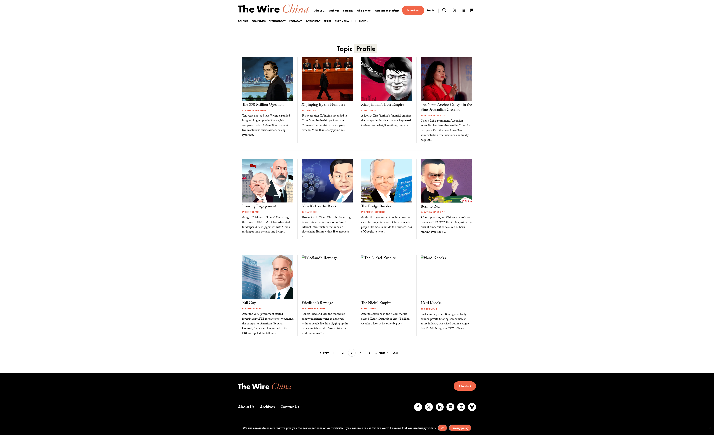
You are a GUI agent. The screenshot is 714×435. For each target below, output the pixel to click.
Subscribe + (413, 10)
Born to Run (430, 207)
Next (382, 353)
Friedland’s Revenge (317, 303)
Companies (259, 21)
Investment (312, 21)
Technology (277, 21)
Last (395, 352)
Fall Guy (249, 303)
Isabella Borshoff (315, 308)
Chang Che (311, 212)
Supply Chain (343, 21)
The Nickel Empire (376, 303)
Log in (431, 10)
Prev (326, 353)
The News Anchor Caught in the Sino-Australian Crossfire (446, 108)
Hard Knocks (431, 303)
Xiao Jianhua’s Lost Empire (382, 105)
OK (442, 428)
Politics (243, 21)
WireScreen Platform (386, 10)
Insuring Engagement (259, 206)
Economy (295, 21)
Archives (334, 10)
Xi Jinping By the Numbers (323, 105)
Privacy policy (460, 428)
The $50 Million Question (263, 105)
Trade (327, 21)
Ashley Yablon (253, 308)
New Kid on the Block (319, 206)
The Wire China (273, 8)
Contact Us (289, 406)
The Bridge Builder (376, 206)
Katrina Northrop (255, 110)
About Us (320, 10)
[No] (709, 428)
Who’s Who (363, 10)
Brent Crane (252, 212)
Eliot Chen (310, 110)
